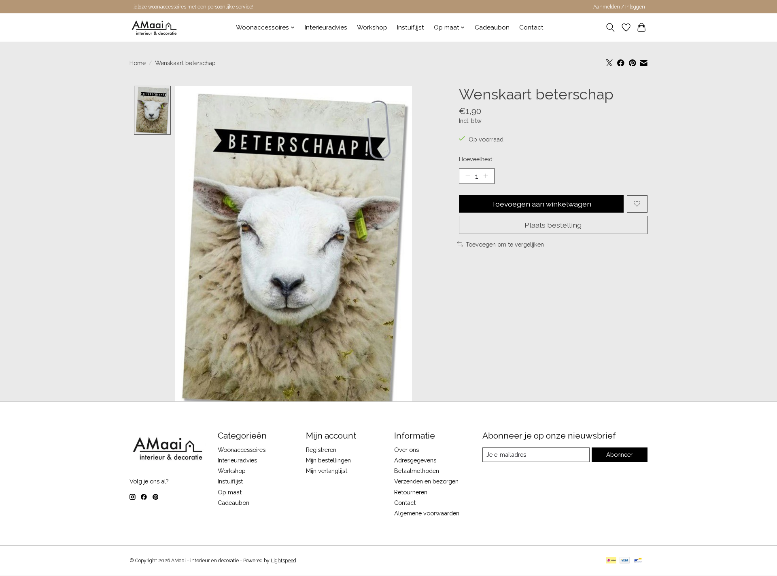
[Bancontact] (638, 561)
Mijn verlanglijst (326, 470)
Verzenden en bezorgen (426, 481)
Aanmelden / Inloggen (619, 7)
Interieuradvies (326, 27)
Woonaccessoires (241, 449)
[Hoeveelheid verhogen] (485, 175)
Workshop (372, 27)
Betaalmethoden (416, 470)
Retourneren (410, 492)
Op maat (230, 492)
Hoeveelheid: (476, 159)
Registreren (321, 449)
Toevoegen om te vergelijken (505, 244)
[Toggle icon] (610, 27)
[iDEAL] (611, 561)
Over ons (406, 449)
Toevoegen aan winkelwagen (541, 204)
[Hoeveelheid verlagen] (467, 175)
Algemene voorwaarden (426, 513)
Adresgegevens (415, 460)
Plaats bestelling (553, 225)
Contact (531, 27)
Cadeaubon (492, 27)
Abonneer (619, 454)
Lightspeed (283, 560)
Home (138, 62)
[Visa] (625, 561)
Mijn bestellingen (328, 460)
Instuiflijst (410, 27)
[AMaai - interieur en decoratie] (154, 27)
